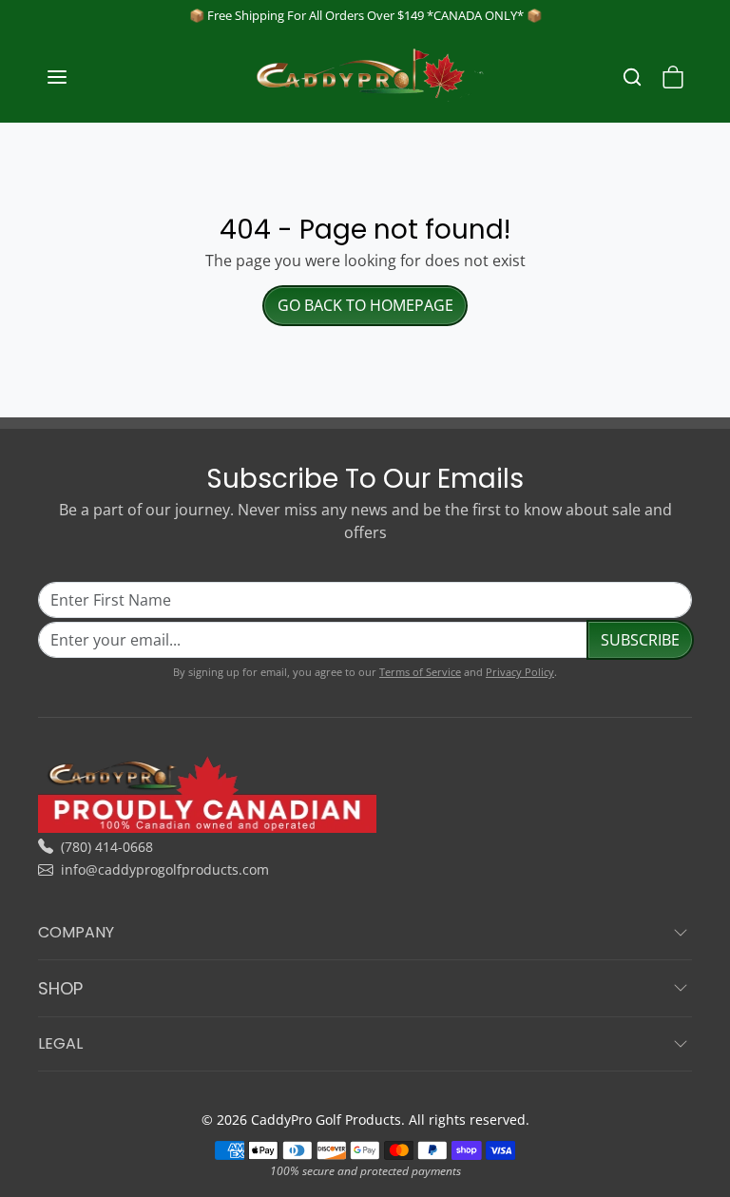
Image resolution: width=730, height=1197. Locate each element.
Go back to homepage (365, 305)
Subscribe (640, 639)
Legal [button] (60, 1043)
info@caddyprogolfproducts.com (165, 869)
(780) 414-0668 (107, 847)
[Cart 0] (673, 77)
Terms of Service (420, 672)
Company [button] (76, 932)
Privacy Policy (520, 672)
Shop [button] (60, 988)
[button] (76, 77)
